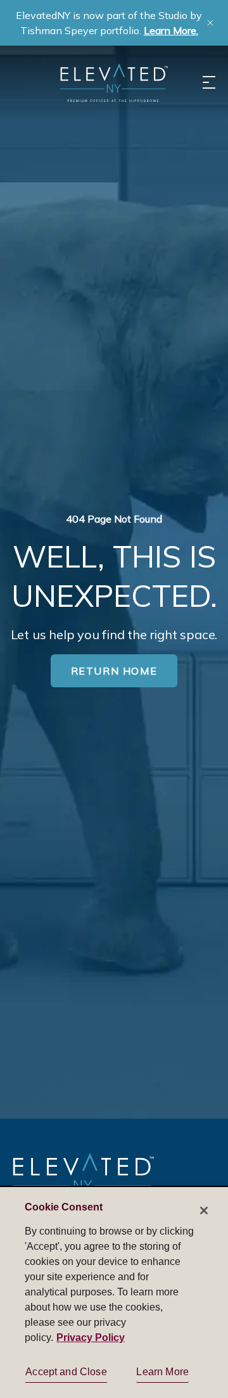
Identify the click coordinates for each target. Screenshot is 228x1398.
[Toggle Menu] (209, 82)
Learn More (162, 1371)
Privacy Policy (90, 1337)
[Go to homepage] (83, 1178)
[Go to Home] (114, 82)
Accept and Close (66, 1371)
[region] (114, 1292)
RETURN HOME (114, 670)
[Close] (204, 1210)
